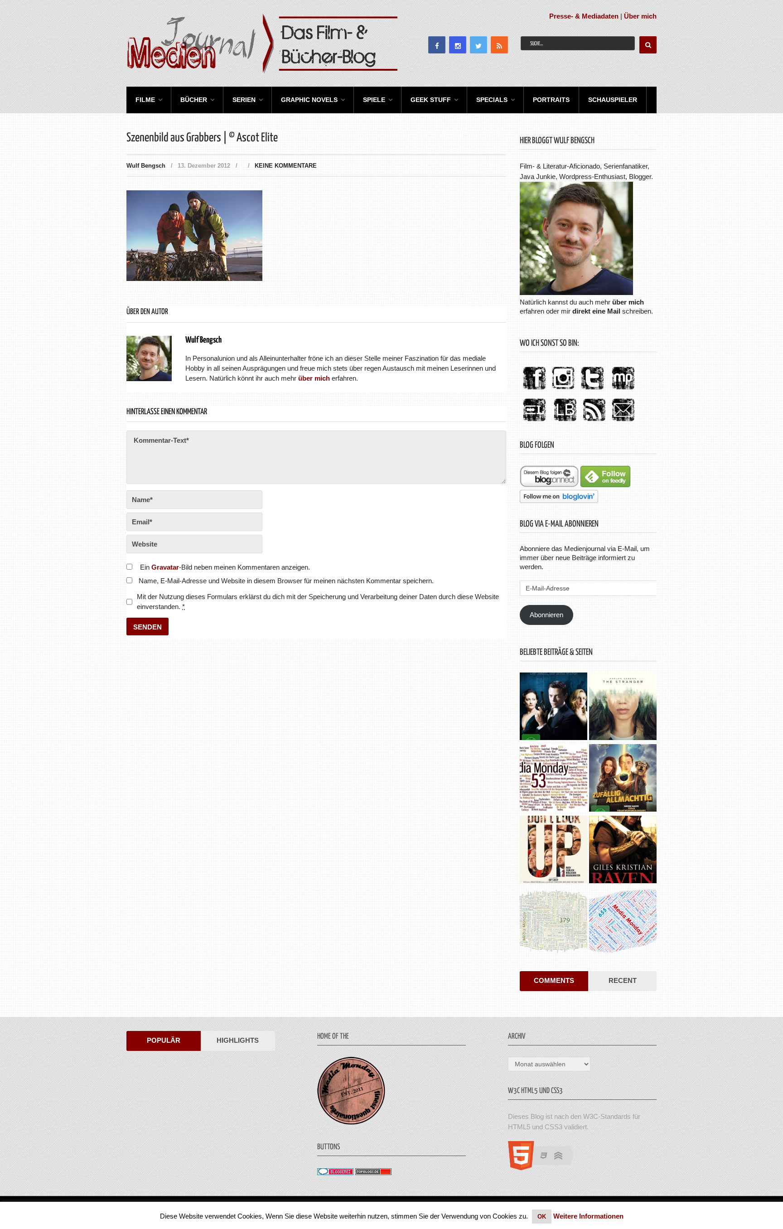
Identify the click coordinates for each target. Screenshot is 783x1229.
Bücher (193, 99)
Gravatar (165, 567)
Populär (163, 1040)
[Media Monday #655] (623, 922)
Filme (145, 99)
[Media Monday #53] (553, 779)
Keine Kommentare (286, 165)
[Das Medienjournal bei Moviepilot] (623, 390)
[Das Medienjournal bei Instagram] (563, 390)
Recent (623, 980)
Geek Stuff (431, 99)
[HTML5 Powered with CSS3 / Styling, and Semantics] (545, 1167)
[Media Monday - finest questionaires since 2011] (351, 1122)
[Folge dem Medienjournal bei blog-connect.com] (549, 485)
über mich (628, 302)
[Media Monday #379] (553, 922)
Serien (244, 99)
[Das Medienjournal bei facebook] (534, 390)
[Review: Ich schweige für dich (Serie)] (623, 707)
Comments (554, 980)
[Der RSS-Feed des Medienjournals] (594, 422)
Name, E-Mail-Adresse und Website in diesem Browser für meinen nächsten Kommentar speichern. (286, 581)
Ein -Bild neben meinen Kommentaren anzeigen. (225, 567)
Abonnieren (546, 615)
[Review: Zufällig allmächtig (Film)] (623, 779)
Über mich (640, 16)
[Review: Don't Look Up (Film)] (553, 850)
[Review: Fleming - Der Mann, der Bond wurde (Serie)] (553, 707)
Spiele (374, 99)
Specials (492, 99)
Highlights (238, 1040)
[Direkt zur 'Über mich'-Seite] (576, 292)
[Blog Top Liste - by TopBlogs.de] (373, 1172)
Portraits (551, 99)
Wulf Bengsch (145, 165)
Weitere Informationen (588, 1216)
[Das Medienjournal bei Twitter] (592, 390)
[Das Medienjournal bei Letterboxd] (534, 422)
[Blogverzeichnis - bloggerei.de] (335, 1172)
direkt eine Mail (596, 311)
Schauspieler (612, 99)
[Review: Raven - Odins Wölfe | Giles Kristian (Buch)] (623, 850)
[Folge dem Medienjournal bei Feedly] (605, 485)
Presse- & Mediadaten (584, 16)
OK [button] (541, 1216)
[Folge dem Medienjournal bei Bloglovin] (559, 500)
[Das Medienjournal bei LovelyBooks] (565, 422)
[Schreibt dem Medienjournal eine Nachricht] (623, 422)
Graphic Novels (309, 99)
